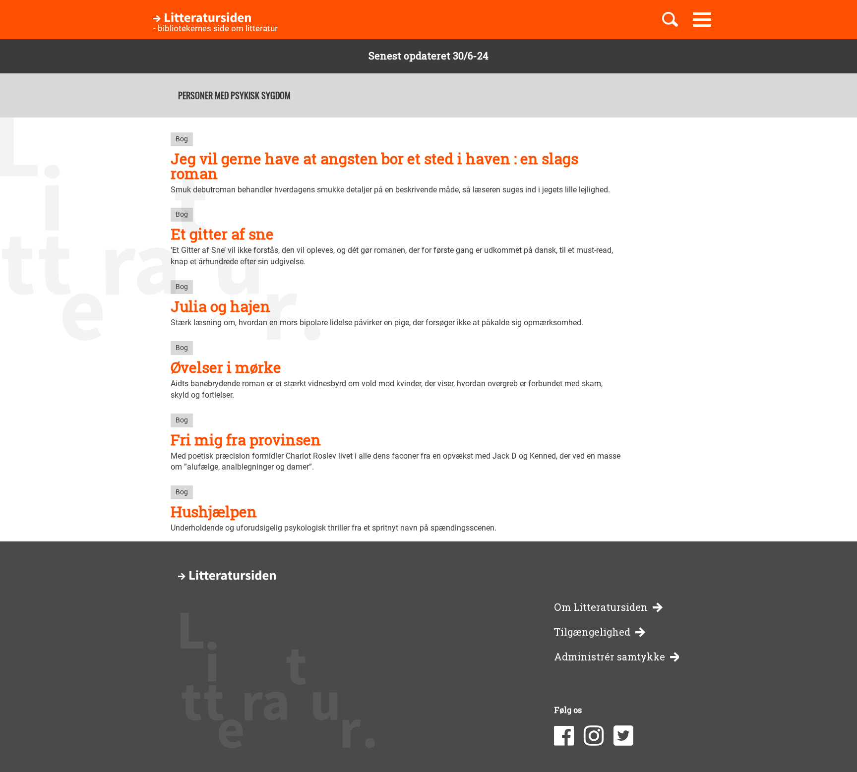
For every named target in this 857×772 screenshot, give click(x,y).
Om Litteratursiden (601, 607)
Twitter (623, 736)
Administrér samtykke (609, 656)
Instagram (594, 736)
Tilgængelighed (592, 632)
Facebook (564, 736)
